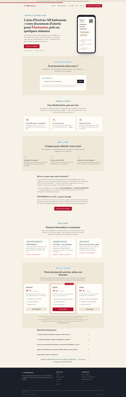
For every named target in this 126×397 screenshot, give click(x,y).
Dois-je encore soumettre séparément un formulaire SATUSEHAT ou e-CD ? (58, 344)
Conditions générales (87, 379)
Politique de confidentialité (88, 377)
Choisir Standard (36, 309)
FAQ (77, 5)
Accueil (53, 5)
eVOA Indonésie (62, 5)
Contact (82, 5)
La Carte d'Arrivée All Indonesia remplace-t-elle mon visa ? (53, 334)
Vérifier (80, 81)
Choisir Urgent (89, 309)
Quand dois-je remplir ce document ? (47, 354)
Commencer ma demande (94, 5)
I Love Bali (71, 5)
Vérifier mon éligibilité (32, 46)
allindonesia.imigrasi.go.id (63, 322)
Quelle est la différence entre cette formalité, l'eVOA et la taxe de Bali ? (57, 349)
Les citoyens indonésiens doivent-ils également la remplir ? (54, 339)
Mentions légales (86, 374)
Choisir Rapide (63, 309)
